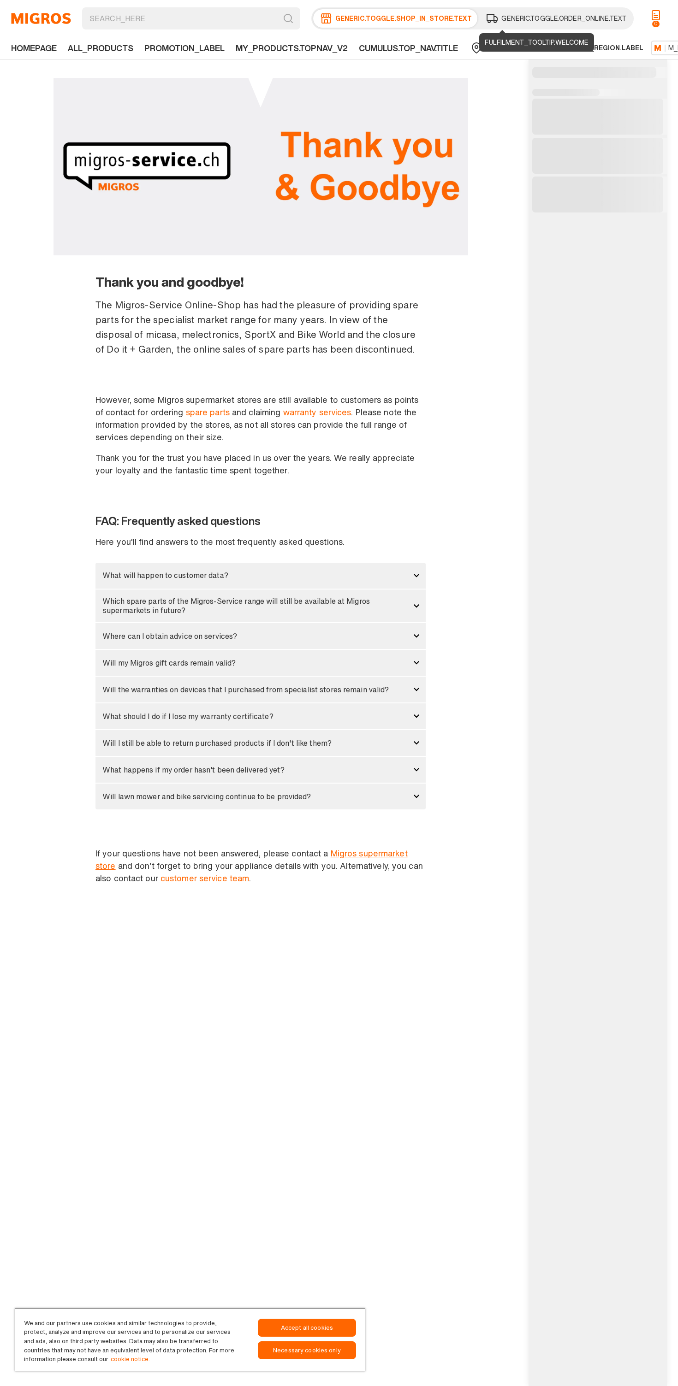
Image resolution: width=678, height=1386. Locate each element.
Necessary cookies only (307, 1350)
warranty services (317, 412)
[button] (260, 576)
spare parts (208, 412)
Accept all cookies (307, 1327)
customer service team (205, 878)
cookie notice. (130, 1359)
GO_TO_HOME (41, 18)
